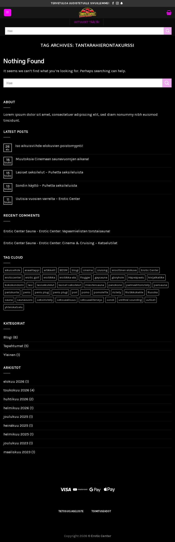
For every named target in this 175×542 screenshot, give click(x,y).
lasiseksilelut (45, 285)
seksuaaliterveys (91, 299)
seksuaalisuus (66, 299)
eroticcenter (13, 277)
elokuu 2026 (13, 381)
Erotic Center (149, 270)
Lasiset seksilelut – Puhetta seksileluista (49, 172)
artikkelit (49, 270)
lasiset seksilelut (70, 285)
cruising (102, 270)
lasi (30, 285)
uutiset (150, 299)
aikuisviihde (12, 270)
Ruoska (153, 292)
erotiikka (49, 277)
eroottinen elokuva (124, 270)
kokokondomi (14, 285)
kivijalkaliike (156, 277)
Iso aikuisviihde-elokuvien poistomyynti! (49, 146)
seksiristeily (45, 299)
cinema (88, 270)
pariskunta (12, 292)
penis (27, 292)
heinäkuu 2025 (15, 425)
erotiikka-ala (67, 277)
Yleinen (9, 355)
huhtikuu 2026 (15, 399)
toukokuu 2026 (16, 390)
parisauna (160, 285)
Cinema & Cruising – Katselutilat (89, 243)
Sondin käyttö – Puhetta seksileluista (46, 185)
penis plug (42, 292)
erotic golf (32, 277)
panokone (115, 285)
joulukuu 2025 (15, 416)
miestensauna (94, 285)
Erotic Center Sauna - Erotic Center (31, 231)
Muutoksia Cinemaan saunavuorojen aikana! (52, 159)
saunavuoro (25, 299)
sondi (110, 299)
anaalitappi (32, 270)
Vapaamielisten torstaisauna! (86, 231)
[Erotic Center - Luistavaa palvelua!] (87, 12)
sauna (9, 299)
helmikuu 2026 (16, 408)
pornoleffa (101, 292)
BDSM (63, 270)
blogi (75, 270)
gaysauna (101, 277)
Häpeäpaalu (136, 277)
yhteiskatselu (14, 307)
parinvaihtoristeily (138, 285)
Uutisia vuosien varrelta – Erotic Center (48, 198)
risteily (116, 292)
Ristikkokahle (134, 292)
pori (74, 292)
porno (86, 292)
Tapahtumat (13, 346)
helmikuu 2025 (16, 434)
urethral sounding (130, 299)
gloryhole (118, 277)
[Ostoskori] (169, 13)
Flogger (85, 277)
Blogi (7, 337)
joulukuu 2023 (15, 443)
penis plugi (60, 292)
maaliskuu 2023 (17, 452)
